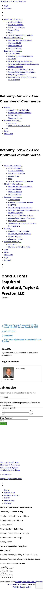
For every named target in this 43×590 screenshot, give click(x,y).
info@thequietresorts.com (11, 479)
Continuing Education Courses (20, 56)
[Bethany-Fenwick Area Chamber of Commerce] (15, 91)
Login (6, 5)
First (31, 411)
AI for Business (14, 53)
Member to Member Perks (19, 126)
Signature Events (15, 118)
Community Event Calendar (19, 112)
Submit (3, 424)
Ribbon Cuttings (14, 48)
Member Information (12, 38)
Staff (10, 32)
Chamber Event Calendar (18, 110)
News (6, 131)
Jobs (6, 128)
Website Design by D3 (21, 587)
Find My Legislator (15, 67)
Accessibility (9, 500)
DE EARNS (12, 59)
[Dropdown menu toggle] (22, 38)
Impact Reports (14, 115)
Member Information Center (20, 40)
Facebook (4, 397)
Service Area (13, 30)
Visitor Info (8, 133)
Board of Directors (15, 25)
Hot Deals (12, 123)
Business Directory (11, 120)
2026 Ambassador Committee (20, 35)
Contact (7, 8)
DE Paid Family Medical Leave (20, 61)
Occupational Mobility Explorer (21, 69)
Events (7, 107)
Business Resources (12, 51)
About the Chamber (12, 19)
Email (6, 418)
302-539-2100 (5, 474)
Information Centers (16, 27)
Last (31, 414)
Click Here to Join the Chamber (13, 1)
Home (6, 490)
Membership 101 (14, 43)
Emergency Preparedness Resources (23, 64)
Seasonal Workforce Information (21, 72)
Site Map (7, 503)
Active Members (15, 22)
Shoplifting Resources (17, 74)
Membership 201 (15, 46)
